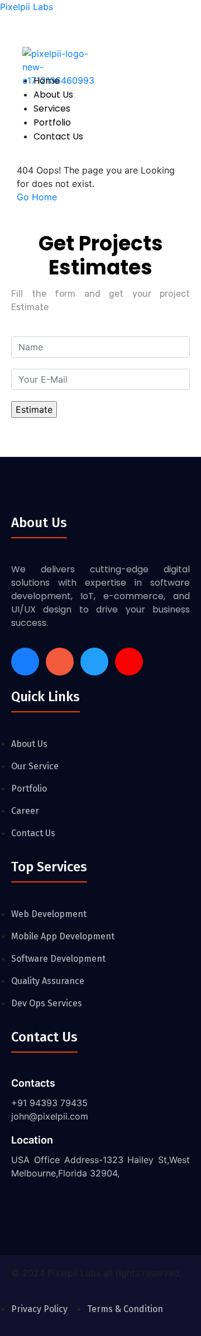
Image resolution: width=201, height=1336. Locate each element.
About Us (53, 94)
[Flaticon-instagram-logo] (60, 662)
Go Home (37, 196)
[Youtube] (129, 662)
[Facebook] (25, 662)
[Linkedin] (94, 662)
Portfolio (52, 122)
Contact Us (58, 136)
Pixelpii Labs (26, 6)
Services (52, 108)
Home (47, 80)
